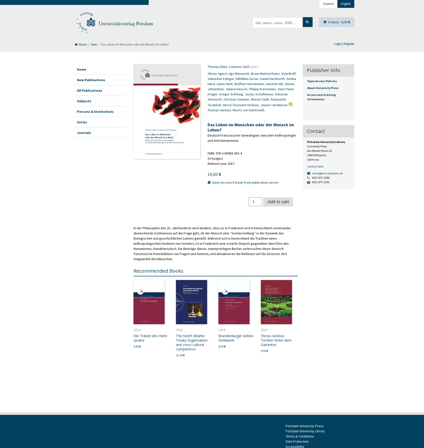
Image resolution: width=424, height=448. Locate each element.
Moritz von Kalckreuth (249, 110)
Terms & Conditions (300, 436)
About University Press (323, 88)
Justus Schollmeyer (259, 94)
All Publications (89, 90)
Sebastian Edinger (221, 79)
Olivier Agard (217, 73)
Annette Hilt (274, 84)
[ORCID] (290, 105)
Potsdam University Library (305, 431)
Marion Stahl (260, 99)
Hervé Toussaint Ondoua (241, 105)
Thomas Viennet (219, 110)
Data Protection (297, 441)
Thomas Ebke (217, 66)
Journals (84, 132)
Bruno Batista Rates (265, 73)
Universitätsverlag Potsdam (126, 23)
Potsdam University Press (305, 426)
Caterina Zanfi (239, 66)
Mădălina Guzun (247, 79)
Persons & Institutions (95, 111)
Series (82, 122)
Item (94, 44)
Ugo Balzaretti (238, 73)
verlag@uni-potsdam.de (327, 173)
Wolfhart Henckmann (249, 84)
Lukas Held (224, 84)
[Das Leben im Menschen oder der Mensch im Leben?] (166, 111)
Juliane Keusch (236, 89)
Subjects (84, 101)
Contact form (315, 166)
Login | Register (344, 44)
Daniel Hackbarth (272, 79)
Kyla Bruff (288, 73)
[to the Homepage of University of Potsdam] (85, 23)
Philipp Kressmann (262, 89)
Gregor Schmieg (231, 94)
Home (82, 44)
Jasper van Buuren (274, 105)
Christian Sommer (236, 99)
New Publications (91, 80)
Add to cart (278, 201)
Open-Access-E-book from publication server (244, 182)
